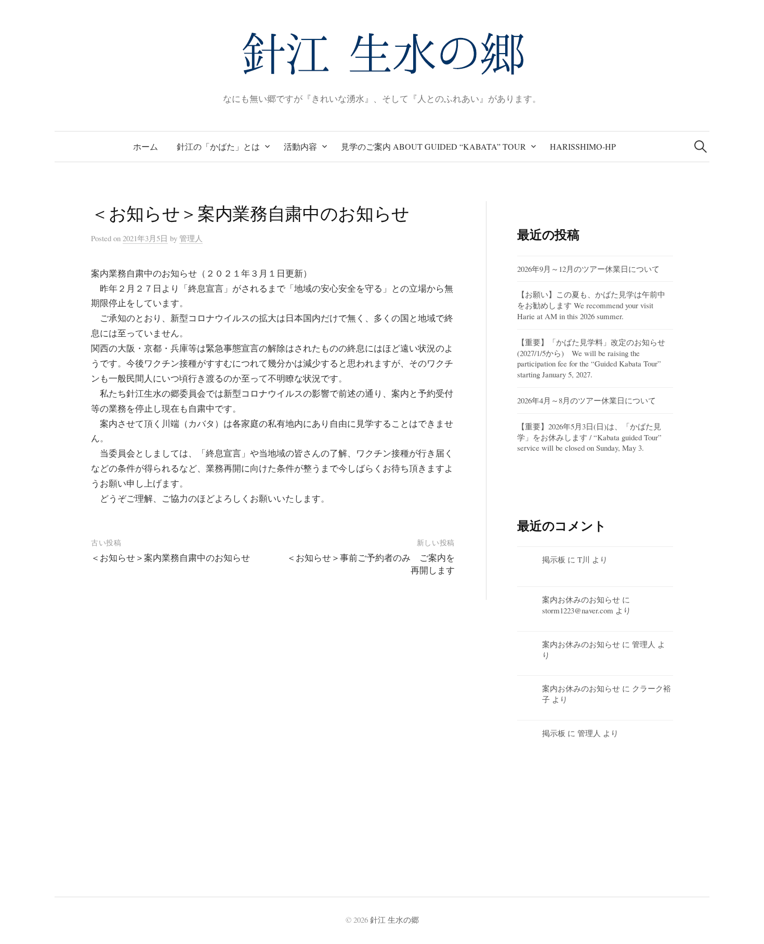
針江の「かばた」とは (218, 146)
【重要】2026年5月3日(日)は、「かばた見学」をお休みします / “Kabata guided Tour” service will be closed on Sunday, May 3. (589, 437)
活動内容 (300, 146)
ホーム (145, 146)
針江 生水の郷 (394, 919)
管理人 (643, 644)
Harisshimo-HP (583, 146)
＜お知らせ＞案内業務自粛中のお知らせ (170, 557)
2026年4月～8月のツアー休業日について (586, 400)
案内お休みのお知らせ (581, 599)
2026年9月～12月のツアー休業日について (588, 269)
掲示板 (553, 559)
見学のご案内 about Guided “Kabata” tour (433, 146)
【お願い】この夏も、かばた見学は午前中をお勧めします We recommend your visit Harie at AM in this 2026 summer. (591, 305)
